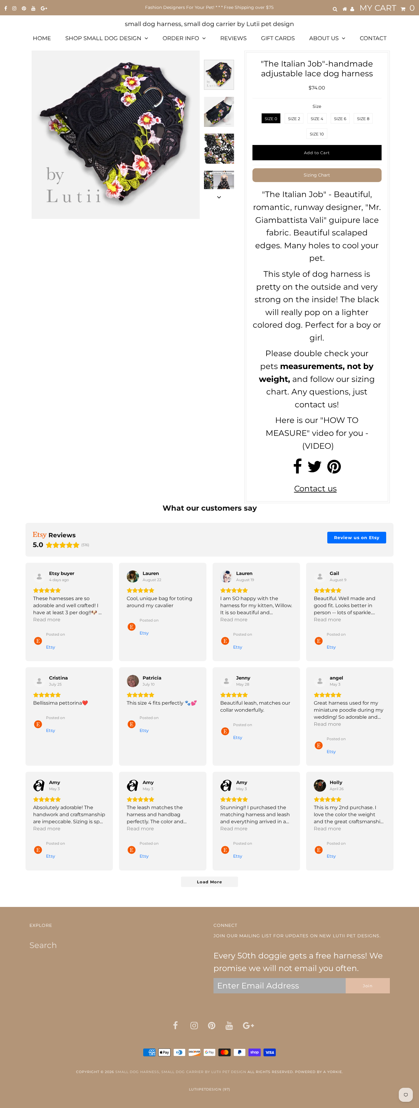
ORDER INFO (181, 38)
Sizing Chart (317, 175)
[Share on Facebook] (297, 469)
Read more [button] (46, 620)
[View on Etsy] (39, 576)
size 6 (340, 118)
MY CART (387, 8)
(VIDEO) (318, 446)
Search (43, 945)
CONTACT (373, 38)
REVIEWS (233, 38)
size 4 (317, 118)
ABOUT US (324, 38)
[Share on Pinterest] (334, 469)
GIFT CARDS (278, 38)
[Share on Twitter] (314, 469)
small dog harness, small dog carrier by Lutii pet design (209, 24)
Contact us (315, 488)
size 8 (363, 118)
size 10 (317, 133)
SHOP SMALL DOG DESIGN (103, 38)
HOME (42, 38)
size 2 (294, 118)
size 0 (271, 118)
